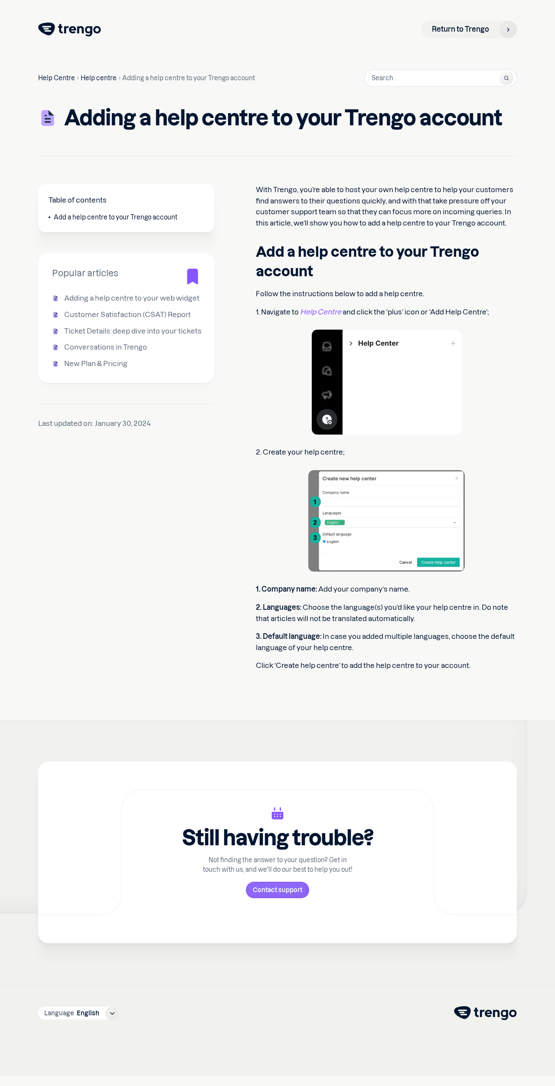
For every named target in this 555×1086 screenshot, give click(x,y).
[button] (78, 1013)
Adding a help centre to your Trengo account (188, 78)
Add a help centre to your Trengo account (115, 217)
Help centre (99, 78)
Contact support (277, 889)
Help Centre (56, 78)
